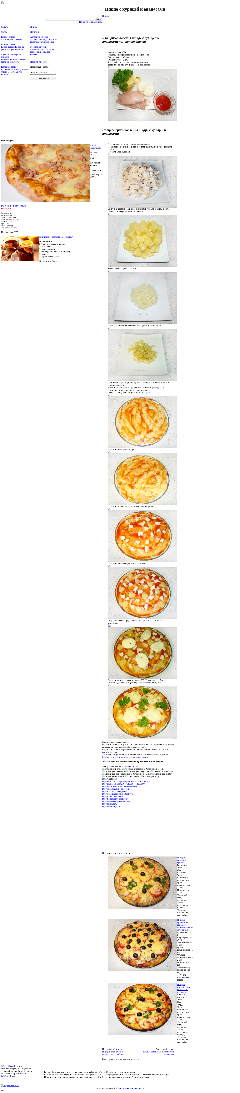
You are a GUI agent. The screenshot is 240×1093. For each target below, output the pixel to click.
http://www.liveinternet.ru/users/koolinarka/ (121, 786)
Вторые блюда (8, 44)
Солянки (18, 39)
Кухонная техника (9, 69)
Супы (4, 39)
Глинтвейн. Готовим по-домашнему (56, 237)
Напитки (34, 32)
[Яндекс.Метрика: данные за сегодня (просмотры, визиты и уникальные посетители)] (10, 1085)
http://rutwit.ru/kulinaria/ (112, 796)
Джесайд (12, 1066)
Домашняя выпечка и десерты (14, 60)
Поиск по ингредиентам (90, 22)
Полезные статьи (9, 67)
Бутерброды (36, 39)
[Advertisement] (138, 25)
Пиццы (105, 16)
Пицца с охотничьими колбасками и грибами (183, 988)
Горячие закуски (38, 47)
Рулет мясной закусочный (13, 206)
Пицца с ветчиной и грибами (182, 860)
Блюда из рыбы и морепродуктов (12, 48)
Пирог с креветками (95, 146)
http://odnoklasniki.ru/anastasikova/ (117, 794)
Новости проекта (38, 62)
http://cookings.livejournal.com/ (116, 789)
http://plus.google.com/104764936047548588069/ (124, 784)
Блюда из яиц (36, 49)
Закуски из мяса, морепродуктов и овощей (44, 40)
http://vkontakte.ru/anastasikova (116, 801)
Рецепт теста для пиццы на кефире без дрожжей (125, 757)
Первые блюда (8, 37)
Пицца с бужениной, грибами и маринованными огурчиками (185, 925)
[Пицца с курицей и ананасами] (109, 67)
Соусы (4, 32)
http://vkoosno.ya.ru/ (111, 806)
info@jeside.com (8, 1076)
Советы (11, 72)
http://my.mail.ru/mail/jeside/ (114, 791)
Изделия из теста (9, 59)
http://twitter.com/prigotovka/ (115, 799)
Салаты (4, 27)
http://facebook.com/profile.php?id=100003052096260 (126, 781)
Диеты (19, 72)
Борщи (10, 39)
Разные (4, 74)
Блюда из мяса (8, 47)
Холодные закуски (39, 37)
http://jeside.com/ (109, 804)
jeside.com (133, 766)
